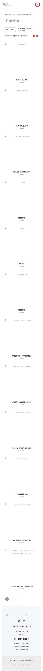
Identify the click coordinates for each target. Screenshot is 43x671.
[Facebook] (19, 621)
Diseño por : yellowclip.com (21, 665)
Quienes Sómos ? (21, 631)
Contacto (21, 634)
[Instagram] (24, 621)
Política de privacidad (21, 644)
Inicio (6, 15)
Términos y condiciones (21, 647)
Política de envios (21, 650)
